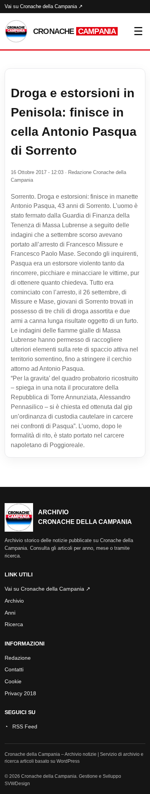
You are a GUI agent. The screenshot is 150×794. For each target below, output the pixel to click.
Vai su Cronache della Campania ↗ (44, 6)
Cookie (13, 681)
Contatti (14, 669)
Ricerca (14, 624)
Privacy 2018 (20, 693)
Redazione (18, 658)
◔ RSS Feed (21, 726)
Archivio (14, 601)
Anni (10, 613)
